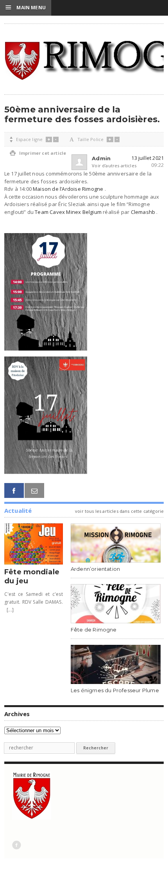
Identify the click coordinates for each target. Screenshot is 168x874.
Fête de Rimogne (94, 629)
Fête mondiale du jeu (32, 576)
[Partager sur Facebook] (14, 490)
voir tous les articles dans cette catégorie (119, 511)
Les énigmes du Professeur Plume (115, 690)
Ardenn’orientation (95, 569)
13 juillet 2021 (147, 157)
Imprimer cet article (38, 153)
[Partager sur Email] (34, 490)
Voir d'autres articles (104, 165)
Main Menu (25, 7)
